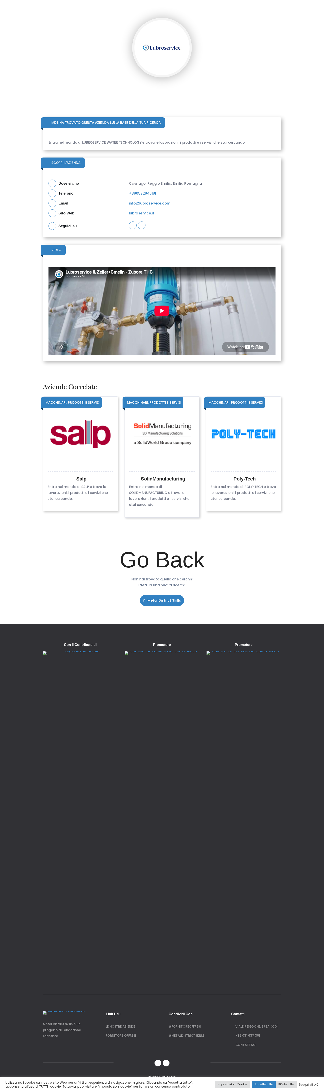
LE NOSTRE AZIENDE (120, 1026)
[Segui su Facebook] (158, 1063)
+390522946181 (142, 193)
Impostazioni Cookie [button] (232, 1084)
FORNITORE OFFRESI (121, 1035)
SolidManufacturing (163, 479)
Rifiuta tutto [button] (286, 1084)
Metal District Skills (164, 600)
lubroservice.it (141, 213)
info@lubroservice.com (149, 203)
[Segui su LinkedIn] (166, 1063)
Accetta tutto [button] (264, 1084)
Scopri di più (308, 1084)
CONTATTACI (245, 1045)
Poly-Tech (244, 479)
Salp (81, 479)
